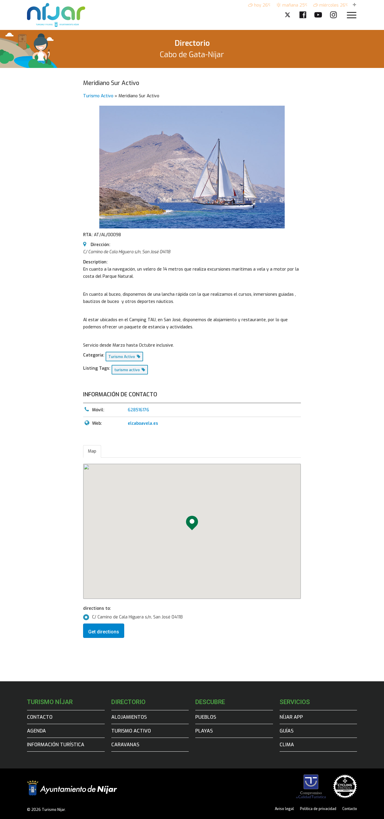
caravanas (125, 744)
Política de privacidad (318, 808)
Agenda (36, 731)
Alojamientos (129, 717)
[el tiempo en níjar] (354, 5)
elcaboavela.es (143, 423)
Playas (204, 731)
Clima (287, 744)
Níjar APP (291, 717)
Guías (286, 731)
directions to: (97, 608)
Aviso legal (284, 808)
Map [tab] (92, 451)
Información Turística (55, 744)
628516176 (138, 410)
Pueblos (205, 717)
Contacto (39, 717)
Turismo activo (131, 731)
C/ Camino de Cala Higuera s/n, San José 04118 (137, 617)
